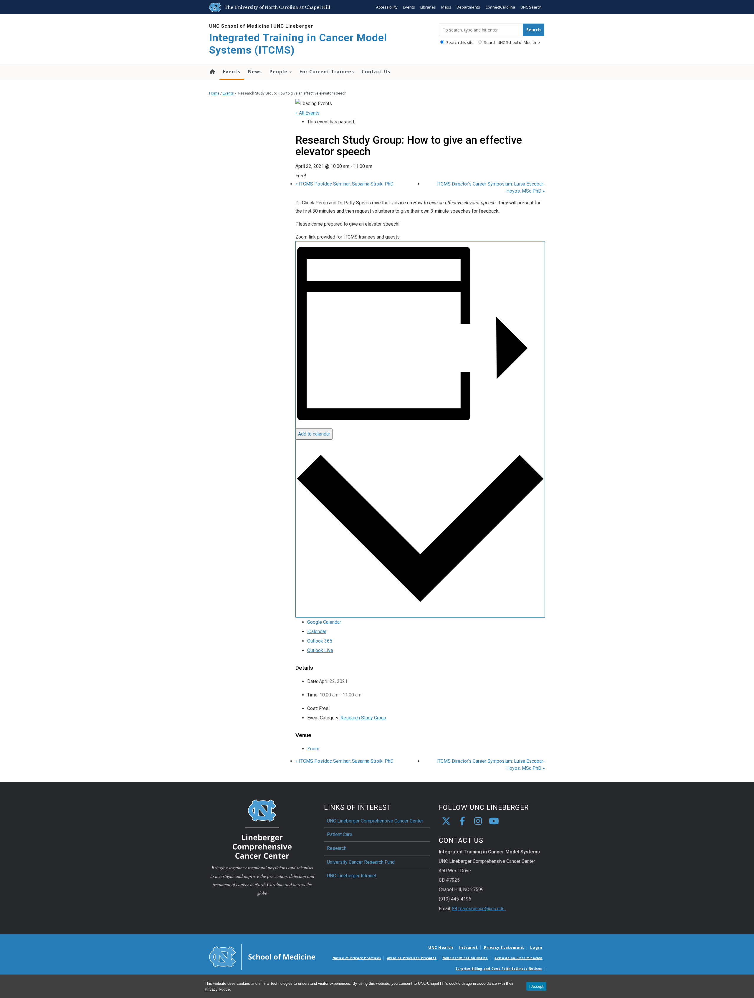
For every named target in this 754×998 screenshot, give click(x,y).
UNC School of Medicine (239, 26)
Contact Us (376, 71)
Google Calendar (324, 622)
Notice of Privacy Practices (357, 958)
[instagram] (478, 821)
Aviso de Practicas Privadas (411, 958)
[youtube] (494, 821)
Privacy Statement (504, 947)
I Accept (536, 986)
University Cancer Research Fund (361, 862)
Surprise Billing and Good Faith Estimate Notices (498, 968)
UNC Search (531, 7)
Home (212, 71)
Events (409, 7)
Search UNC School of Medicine (511, 42)
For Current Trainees (327, 71)
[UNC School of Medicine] (262, 956)
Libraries (428, 7)
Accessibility (387, 7)
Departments (468, 7)
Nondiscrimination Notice (465, 958)
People (279, 71)
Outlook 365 (319, 641)
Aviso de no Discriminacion (519, 958)
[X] (446, 821)
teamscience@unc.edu (482, 908)
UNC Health (440, 947)
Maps (446, 7)
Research (336, 848)
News (255, 71)
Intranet (468, 947)
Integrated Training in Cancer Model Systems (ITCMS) (298, 44)
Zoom (313, 749)
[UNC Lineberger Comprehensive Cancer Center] (262, 829)
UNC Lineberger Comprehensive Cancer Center (375, 821)
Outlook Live (320, 650)
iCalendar (316, 631)
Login (536, 947)
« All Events (307, 113)
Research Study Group (363, 718)
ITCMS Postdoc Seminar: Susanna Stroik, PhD (344, 184)
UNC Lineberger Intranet (351, 875)
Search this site (459, 42)
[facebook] (462, 821)
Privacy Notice (217, 989)
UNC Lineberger (293, 26)
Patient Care (339, 834)
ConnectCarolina (500, 7)
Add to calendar (314, 434)
